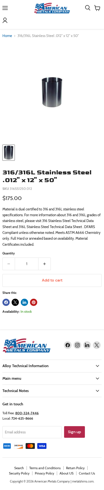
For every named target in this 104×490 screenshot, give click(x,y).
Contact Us (87, 473)
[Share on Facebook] (6, 302)
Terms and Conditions (45, 468)
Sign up (74, 431)
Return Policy (75, 468)
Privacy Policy (44, 473)
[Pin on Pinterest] (33, 302)
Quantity (8, 253)
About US (66, 473)
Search (19, 468)
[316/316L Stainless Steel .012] (9, 152)
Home (7, 36)
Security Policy (19, 473)
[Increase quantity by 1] (44, 264)
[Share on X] (15, 302)
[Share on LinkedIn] (24, 302)
